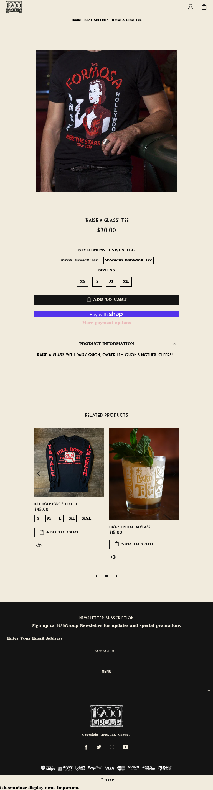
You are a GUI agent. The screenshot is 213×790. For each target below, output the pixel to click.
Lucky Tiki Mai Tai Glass (129, 527)
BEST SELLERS (96, 20)
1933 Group (14, 6)
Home (76, 20)
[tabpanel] (69, 494)
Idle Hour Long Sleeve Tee (56, 504)
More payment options (106, 323)
